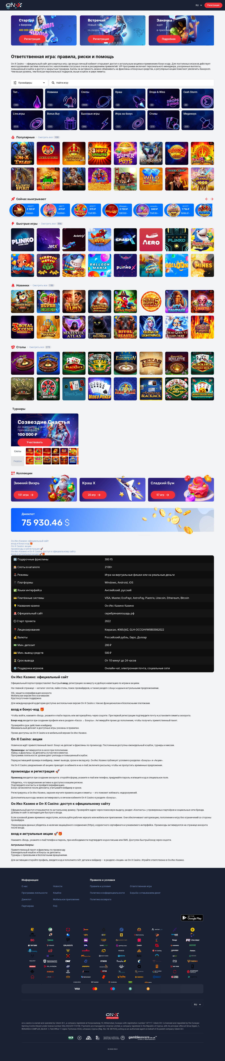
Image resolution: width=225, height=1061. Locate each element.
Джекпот (26, 899)
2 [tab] (110, 43)
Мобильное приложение (66, 899)
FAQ (55, 906)
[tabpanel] (43, 30)
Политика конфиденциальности (107, 893)
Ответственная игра (141, 886)
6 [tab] (120, 43)
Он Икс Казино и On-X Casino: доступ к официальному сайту (43, 551)
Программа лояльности (34, 893)
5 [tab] (117, 43)
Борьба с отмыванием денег (145, 893)
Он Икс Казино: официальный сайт (30, 541)
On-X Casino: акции (21, 546)
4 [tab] (115, 43)
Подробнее (169, 39)
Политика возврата (100, 899)
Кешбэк (57, 893)
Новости (57, 886)
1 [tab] (106, 43)
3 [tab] (112, 43)
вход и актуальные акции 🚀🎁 (28, 554)
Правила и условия (100, 886)
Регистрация (213, 5)
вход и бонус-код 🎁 (22, 543)
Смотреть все (47, 137)
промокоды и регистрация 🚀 (27, 548)
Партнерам (28, 906)
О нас (25, 886)
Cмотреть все (50, 223)
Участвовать (35, 442)
